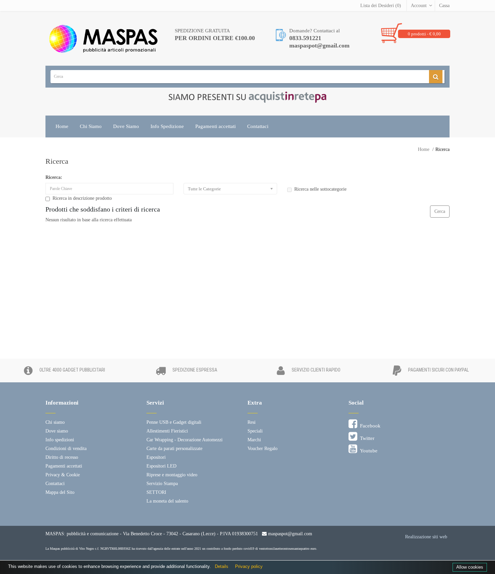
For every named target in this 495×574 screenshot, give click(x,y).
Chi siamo (55, 422)
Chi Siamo (91, 126)
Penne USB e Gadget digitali (173, 422)
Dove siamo (56, 431)
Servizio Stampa (162, 483)
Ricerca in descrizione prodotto (82, 198)
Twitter (365, 438)
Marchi (254, 439)
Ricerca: (53, 177)
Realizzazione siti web (426, 536)
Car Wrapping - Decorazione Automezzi (184, 439)
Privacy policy (249, 566)
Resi (252, 422)
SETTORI (156, 492)
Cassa (444, 5)
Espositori (156, 457)
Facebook (369, 425)
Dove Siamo (126, 126)
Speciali (255, 431)
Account (419, 5)
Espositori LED (161, 466)
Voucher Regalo (262, 448)
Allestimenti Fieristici (167, 431)
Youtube (367, 450)
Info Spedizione (167, 126)
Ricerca (442, 149)
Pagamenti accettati (215, 126)
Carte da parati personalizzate (174, 448)
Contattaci (257, 126)
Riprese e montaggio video (171, 474)
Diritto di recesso (61, 457)
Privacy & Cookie (62, 474)
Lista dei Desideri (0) (380, 5)
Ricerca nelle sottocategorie (320, 189)
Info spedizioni (59, 439)
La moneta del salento (167, 501)
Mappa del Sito (59, 492)
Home (62, 126)
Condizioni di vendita (66, 448)
